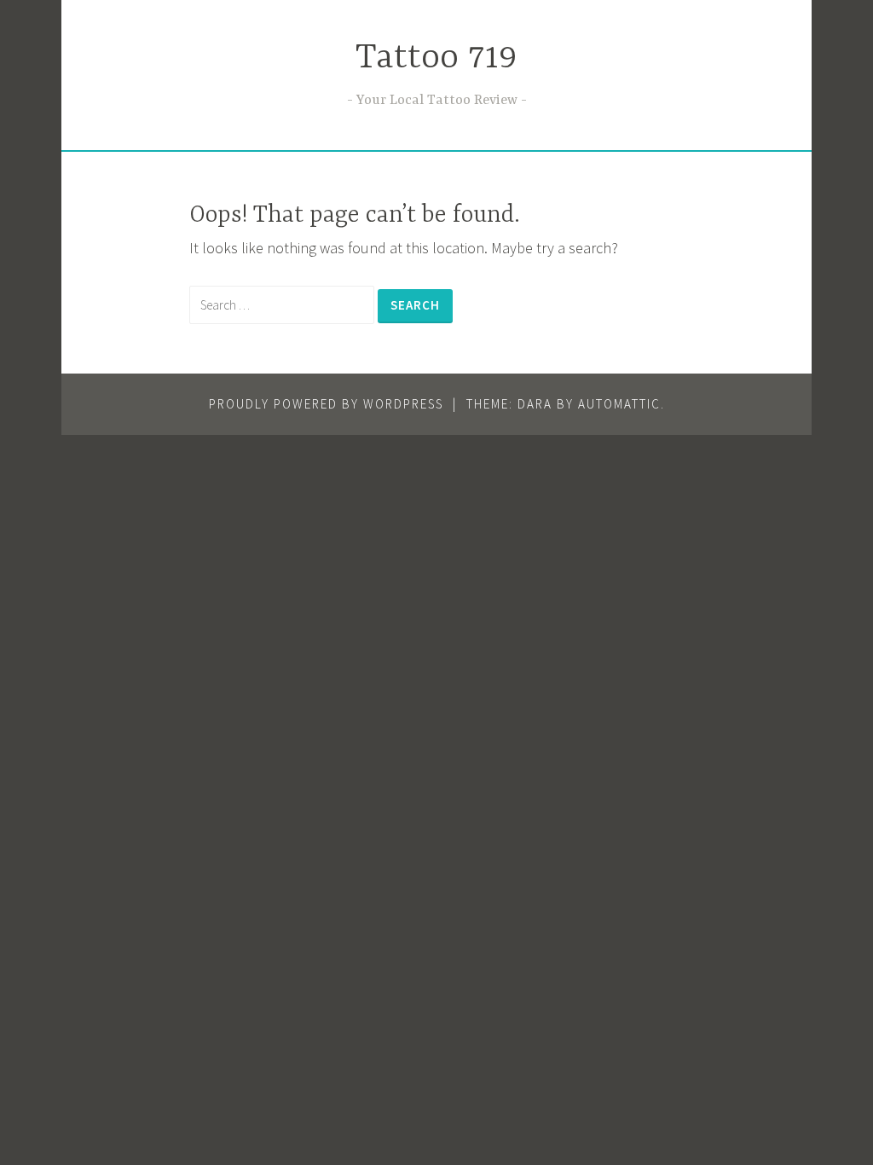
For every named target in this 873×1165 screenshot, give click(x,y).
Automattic (619, 404)
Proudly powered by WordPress (326, 404)
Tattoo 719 (436, 58)
